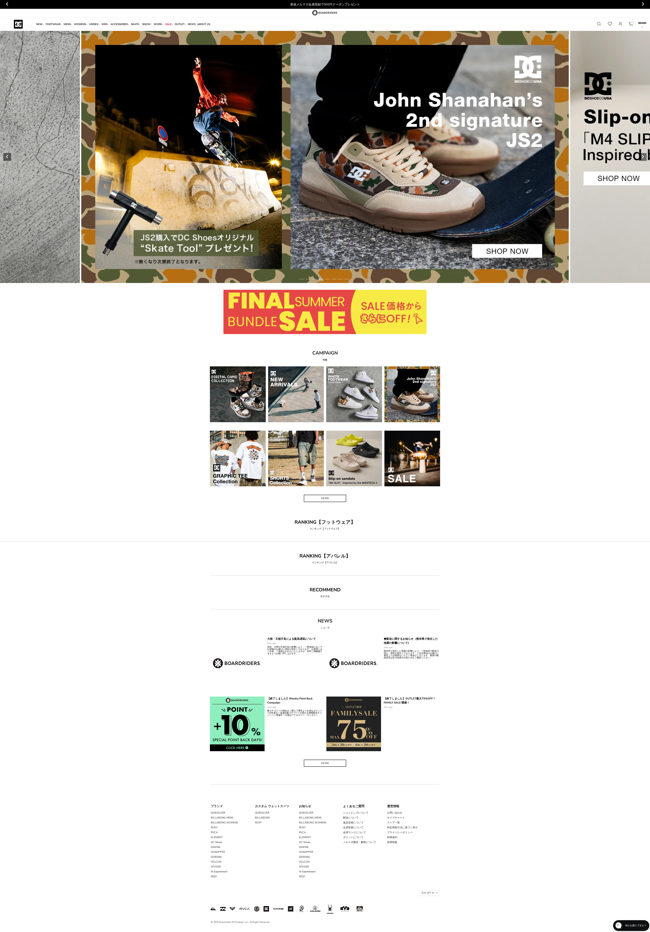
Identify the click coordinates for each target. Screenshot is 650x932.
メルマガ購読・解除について (359, 842)
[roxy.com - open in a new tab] (232, 909)
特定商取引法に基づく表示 (402, 827)
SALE (168, 24)
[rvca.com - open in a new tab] (244, 909)
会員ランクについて (354, 832)
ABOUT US (203, 24)
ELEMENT (217, 837)
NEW (39, 24)
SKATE (135, 24)
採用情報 (392, 842)
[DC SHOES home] (18, 24)
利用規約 (392, 837)
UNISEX (93, 24)
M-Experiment (219, 871)
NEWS (192, 24)
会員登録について (353, 827)
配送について (350, 817)
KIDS (104, 24)
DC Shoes (216, 842)
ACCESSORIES (119, 24)
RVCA (214, 832)
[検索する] (599, 24)
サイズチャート (396, 817)
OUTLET (180, 24)
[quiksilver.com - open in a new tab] (213, 909)
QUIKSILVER (218, 812)
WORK (158, 24)
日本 (427, 892)
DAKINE (215, 847)
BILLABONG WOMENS (224, 822)
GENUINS (216, 857)
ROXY (214, 827)
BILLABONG (262, 817)
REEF (214, 876)
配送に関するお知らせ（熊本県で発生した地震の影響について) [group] (325, 4)
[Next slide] (643, 4)
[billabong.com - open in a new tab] (223, 909)
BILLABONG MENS (222, 817)
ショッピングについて (356, 812)
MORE (325, 498)
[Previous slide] (7, 4)
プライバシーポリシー (400, 832)
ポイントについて (353, 837)
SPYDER (216, 866)
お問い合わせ (394, 812)
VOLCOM (216, 861)
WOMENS (80, 24)
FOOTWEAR (53, 24)
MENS (67, 24)
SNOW (146, 24)
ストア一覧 (393, 822)
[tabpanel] (325, 157)
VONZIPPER (218, 852)
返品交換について (353, 822)
